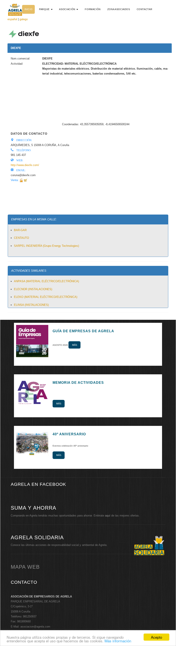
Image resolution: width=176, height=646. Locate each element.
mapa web (25, 567)
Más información (118, 640)
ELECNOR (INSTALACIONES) (33, 289)
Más (74, 345)
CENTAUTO (21, 237)
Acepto (156, 637)
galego (24, 19)
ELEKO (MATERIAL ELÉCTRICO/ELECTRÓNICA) (45, 297)
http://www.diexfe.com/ (25, 165)
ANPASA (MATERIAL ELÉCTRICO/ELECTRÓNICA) (46, 281)
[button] (46, 9)
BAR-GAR (20, 230)
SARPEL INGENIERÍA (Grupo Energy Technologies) (46, 245)
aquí (107, 515)
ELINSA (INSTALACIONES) (31, 304)
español (12, 19)
